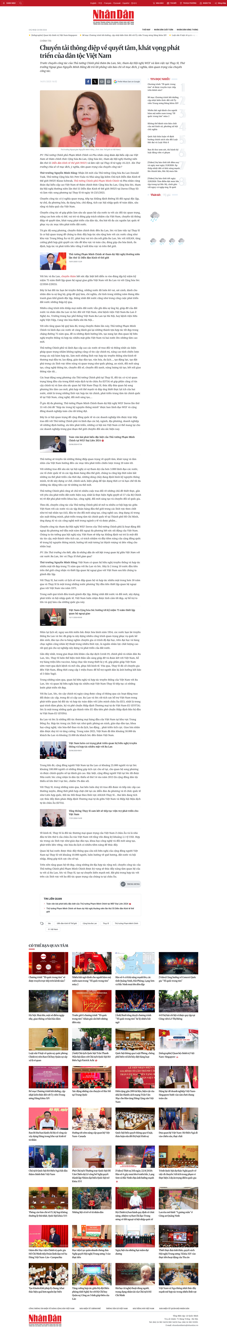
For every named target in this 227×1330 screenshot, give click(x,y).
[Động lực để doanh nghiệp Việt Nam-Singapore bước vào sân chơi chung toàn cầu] (178, 1077)
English (93, 3)
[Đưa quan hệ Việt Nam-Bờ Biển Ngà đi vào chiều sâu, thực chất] (178, 1119)
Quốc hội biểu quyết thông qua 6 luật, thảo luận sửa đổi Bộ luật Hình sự (134, 1134)
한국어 (134, 3)
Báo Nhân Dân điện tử (113, 17)
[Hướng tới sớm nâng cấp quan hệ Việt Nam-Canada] (92, 1119)
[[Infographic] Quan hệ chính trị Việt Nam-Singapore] (178, 1039)
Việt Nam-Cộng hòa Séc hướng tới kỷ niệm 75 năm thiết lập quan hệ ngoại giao (102, 611)
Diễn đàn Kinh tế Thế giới (67, 923)
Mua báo (160, 3)
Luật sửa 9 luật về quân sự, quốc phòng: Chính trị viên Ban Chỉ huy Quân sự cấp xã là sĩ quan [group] (162, 35)
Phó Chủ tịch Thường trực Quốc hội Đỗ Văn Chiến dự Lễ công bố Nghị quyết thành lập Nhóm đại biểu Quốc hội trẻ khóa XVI (91, 1176)
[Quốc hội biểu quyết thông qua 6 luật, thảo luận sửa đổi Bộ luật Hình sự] (135, 1119)
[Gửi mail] (102, 81)
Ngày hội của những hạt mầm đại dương (132, 1252)
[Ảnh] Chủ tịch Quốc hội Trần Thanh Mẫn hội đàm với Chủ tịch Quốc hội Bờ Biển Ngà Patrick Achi (91, 1057)
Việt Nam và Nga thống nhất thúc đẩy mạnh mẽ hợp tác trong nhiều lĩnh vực (178, 1290)
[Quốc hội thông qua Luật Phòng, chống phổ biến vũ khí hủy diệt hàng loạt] (135, 1039)
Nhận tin (207, 3)
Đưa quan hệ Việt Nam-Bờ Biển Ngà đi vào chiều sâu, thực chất (178, 1134)
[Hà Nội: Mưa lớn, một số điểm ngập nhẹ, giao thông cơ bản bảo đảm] (48, 1001)
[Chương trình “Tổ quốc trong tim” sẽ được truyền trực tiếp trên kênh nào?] (48, 963)
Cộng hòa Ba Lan (90, 923)
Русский (116, 3)
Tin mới (173, 3)
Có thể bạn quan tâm (48, 946)
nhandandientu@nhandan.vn (185, 1325)
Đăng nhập (222, 3)
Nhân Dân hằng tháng (187, 30)
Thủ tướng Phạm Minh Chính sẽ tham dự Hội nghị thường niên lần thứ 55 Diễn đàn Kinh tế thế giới (104, 256)
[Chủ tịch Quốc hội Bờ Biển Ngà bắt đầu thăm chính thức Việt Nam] (48, 1157)
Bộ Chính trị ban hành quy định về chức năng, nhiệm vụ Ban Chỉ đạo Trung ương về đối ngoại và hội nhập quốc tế (134, 1216)
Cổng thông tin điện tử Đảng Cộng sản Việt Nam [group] (51, 1308)
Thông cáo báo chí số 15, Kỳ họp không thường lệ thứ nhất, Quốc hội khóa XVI (48, 1214)
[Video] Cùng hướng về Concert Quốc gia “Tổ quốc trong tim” (177, 979)
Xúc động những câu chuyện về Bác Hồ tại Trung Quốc (91, 1093)
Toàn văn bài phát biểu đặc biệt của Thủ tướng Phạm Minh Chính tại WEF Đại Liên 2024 (102, 438)
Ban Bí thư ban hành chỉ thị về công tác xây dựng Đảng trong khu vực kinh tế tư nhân (48, 1136)
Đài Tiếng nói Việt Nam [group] (143, 1308)
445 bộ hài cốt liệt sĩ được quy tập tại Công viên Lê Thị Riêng (177, 1017)
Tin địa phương (189, 3)
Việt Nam (54, 929)
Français (107, 3)
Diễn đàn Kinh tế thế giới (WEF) (69, 162)
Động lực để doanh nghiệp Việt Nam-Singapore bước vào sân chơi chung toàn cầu (177, 1095)
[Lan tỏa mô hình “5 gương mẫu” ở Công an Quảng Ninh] (178, 1198)
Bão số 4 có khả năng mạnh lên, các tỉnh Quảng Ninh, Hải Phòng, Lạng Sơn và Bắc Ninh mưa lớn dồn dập (134, 981)
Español (126, 3)
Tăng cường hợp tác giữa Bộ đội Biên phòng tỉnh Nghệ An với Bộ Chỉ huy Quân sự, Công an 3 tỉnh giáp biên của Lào (90, 1293)
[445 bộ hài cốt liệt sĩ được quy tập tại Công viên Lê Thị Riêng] (178, 1001)
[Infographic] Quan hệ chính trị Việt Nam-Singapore (176, 1055)
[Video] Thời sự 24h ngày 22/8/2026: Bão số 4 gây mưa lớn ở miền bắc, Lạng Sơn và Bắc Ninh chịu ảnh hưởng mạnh (134, 1174)
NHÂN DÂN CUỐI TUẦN (163, 30)
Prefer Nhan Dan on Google (129, 82)
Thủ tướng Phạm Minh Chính (126, 923)
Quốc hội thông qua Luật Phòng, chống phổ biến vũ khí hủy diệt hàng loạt (135, 1055)
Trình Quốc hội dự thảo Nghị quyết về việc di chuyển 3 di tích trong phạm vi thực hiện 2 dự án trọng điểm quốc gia (177, 1174)
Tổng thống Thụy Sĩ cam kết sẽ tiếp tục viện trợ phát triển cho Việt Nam (103, 812)
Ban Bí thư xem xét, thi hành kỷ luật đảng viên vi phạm (163, 151)
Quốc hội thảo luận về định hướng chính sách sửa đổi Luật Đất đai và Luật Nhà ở (163, 139)
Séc (49, 923)
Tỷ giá (166, 194)
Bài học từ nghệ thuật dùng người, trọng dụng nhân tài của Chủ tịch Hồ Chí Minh (133, 1292)
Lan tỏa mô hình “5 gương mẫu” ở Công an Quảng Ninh (176, 1214)
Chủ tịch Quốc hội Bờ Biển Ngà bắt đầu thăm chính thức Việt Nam (48, 1172)
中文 (100, 3)
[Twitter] (95, 81)
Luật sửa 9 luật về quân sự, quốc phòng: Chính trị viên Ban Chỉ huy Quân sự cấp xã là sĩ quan (48, 1057)
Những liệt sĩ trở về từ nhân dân (87, 1212)
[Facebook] (88, 81)
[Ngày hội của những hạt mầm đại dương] (135, 1236)
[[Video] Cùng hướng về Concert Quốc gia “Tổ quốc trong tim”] (178, 963)
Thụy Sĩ (106, 923)
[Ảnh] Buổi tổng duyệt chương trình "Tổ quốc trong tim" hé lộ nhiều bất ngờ (133, 1019)
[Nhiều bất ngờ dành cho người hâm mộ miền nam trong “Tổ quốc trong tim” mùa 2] (92, 963)
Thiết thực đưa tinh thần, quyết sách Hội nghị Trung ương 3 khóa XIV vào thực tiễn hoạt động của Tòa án (177, 1254)
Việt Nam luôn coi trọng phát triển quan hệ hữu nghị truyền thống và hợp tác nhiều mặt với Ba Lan (103, 745)
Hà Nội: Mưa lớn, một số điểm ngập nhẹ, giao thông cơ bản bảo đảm (46, 1017)
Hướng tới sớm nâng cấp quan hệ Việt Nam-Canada (91, 1134)
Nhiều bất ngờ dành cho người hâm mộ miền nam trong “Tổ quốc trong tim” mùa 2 (162, 113)
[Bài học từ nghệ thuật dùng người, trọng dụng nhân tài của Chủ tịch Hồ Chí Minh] (135, 1274)
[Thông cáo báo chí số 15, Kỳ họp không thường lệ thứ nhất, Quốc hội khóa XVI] (48, 1198)
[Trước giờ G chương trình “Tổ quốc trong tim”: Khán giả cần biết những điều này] (92, 1001)
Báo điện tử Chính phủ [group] (90, 1308)
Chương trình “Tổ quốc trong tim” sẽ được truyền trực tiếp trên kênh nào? (162, 87)
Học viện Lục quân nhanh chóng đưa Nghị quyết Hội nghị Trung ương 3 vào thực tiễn (91, 1254)
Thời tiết (156, 194)
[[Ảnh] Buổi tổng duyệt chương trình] (135, 1001)
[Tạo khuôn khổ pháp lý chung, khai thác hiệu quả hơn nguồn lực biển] (48, 1274)
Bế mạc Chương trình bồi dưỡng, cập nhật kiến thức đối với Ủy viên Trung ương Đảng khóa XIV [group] (73, 35)
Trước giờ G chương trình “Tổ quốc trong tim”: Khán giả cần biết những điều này (90, 1019)
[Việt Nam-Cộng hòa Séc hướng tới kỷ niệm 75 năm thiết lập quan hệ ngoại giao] (53, 617)
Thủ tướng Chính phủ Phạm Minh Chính (96, 180)
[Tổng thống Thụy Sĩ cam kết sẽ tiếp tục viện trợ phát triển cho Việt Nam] (53, 818)
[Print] (109, 81)
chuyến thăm (68, 276)
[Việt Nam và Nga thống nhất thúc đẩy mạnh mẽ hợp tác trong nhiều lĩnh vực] (178, 1274)
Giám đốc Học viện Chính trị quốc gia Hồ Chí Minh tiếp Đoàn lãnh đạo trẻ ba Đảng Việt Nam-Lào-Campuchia (48, 1254)
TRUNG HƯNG (133, 884)
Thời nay (146, 30)
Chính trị (45, 40)
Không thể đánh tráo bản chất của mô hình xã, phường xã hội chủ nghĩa (163, 126)
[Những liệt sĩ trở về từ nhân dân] (92, 1198)
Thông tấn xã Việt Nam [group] (117, 1308)
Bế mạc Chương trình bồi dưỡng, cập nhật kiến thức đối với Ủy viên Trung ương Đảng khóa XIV (163, 100)
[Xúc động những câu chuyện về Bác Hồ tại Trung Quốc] (92, 1077)
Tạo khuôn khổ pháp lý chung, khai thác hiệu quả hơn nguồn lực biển (46, 1290)
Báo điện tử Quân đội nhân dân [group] (174, 1308)
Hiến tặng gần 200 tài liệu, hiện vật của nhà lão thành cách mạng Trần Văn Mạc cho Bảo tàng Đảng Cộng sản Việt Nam (134, 1096)
